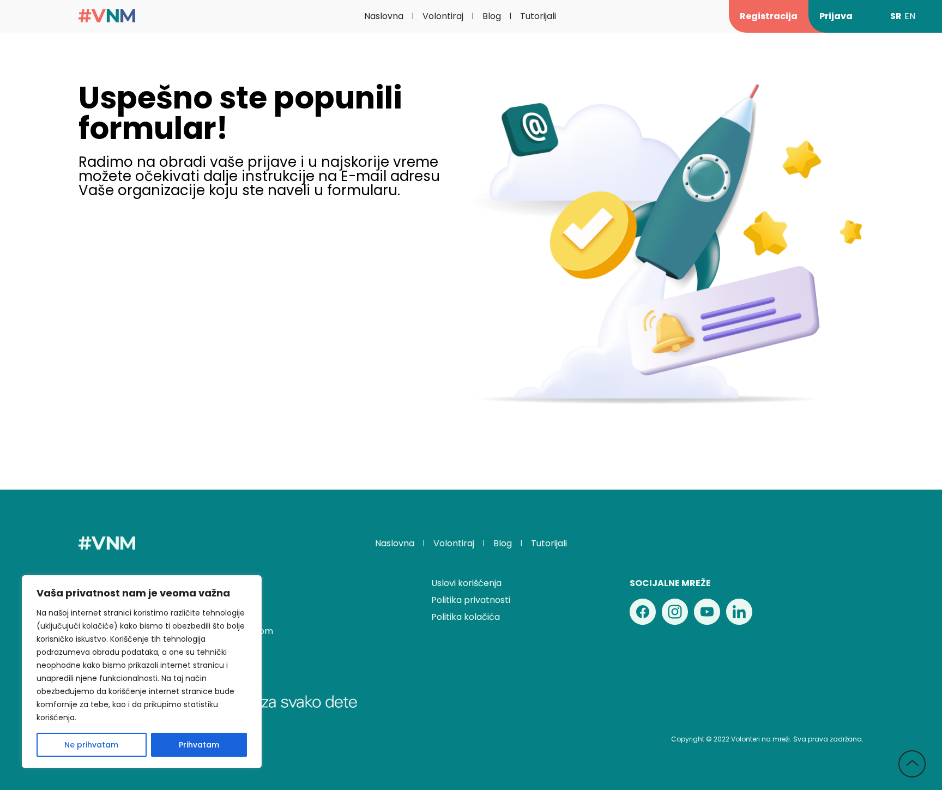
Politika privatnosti (470, 600)
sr (896, 16)
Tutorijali (538, 16)
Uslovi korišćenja (466, 583)
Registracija (769, 16)
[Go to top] (912, 764)
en (909, 16)
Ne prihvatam (91, 744)
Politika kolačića (465, 617)
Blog (491, 16)
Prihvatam (199, 744)
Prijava (836, 16)
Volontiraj (442, 16)
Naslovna (383, 16)
